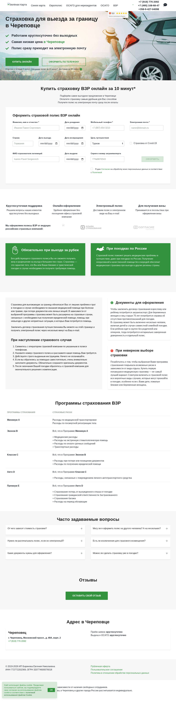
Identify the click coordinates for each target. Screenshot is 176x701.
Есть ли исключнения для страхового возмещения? (119, 541)
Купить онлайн (22, 62)
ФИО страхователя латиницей (27, 153)
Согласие (105, 169)
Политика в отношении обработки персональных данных (120, 673)
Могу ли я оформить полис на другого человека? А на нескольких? (127, 528)
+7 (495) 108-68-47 (148, 5)
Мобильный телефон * (102, 122)
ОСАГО (105, 5)
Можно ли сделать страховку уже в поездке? (115, 553)
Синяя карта (38, 5)
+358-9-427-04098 (148, 9)
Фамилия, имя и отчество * (26, 122)
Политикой (97, 172)
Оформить (152, 159)
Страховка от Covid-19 (144, 143)
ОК (51, 690)
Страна (16, 138)
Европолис (55, 5)
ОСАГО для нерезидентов (81, 5)
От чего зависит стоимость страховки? (27, 528)
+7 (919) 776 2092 (149, 1)
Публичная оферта (100, 666)
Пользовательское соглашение (107, 669)
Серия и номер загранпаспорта (106, 153)
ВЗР (115, 5)
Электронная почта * (140, 122)
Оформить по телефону (64, 62)
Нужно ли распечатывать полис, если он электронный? (36, 541)
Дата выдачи (71, 153)
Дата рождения (72, 122)
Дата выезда (45, 138)
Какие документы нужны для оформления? (30, 553)
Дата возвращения (74, 138)
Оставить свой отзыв (86, 596)
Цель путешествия (100, 138)
